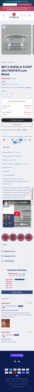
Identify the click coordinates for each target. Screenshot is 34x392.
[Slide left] (13, 58)
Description (6, 147)
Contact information (18, 386)
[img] (5, 303)
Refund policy (15, 381)
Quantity (3, 90)
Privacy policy (24, 381)
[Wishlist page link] (21, 16)
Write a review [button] (17, 292)
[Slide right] (21, 58)
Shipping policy (23, 383)
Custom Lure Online (16, 378)
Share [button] (5, 244)
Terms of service (13, 383)
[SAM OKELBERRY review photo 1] (5, 323)
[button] (4, 16)
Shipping (3, 84)
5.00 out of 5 (22, 273)
